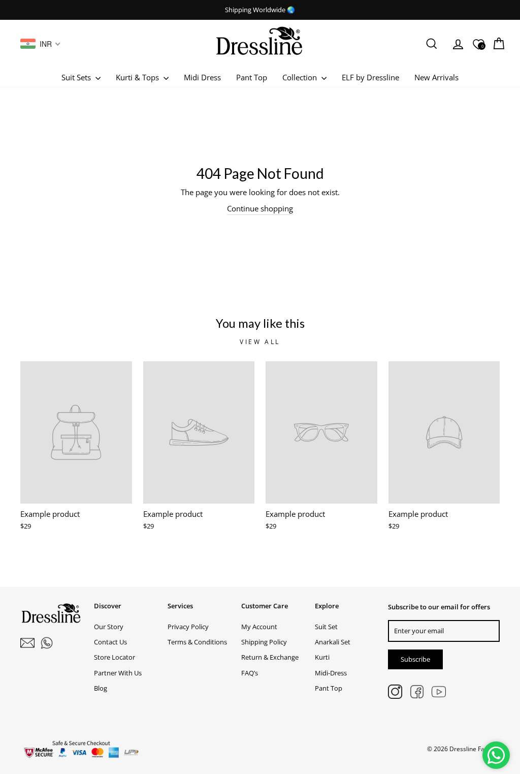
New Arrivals (436, 77)
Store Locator (114, 657)
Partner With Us (118, 672)
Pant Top (251, 77)
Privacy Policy (188, 626)
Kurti (322, 657)
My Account (259, 626)
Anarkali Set (332, 641)
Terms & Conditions (197, 641)
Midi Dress (202, 77)
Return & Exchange (270, 657)
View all (260, 341)
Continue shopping (260, 208)
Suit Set (326, 626)
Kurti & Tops (138, 77)
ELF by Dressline (370, 77)
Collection (300, 77)
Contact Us (110, 641)
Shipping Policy (264, 641)
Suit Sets (77, 77)
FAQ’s (249, 672)
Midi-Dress (331, 672)
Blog (100, 688)
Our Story (108, 626)
